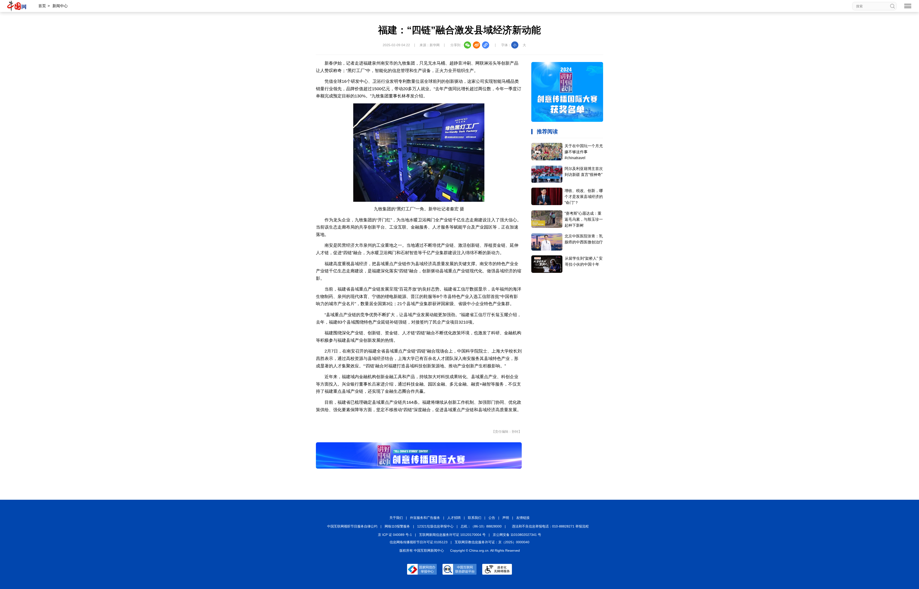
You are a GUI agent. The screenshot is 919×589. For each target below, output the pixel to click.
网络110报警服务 (397, 526)
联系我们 (474, 518)
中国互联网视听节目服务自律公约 (352, 526)
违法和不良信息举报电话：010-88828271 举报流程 (550, 526)
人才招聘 (454, 518)
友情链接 (523, 518)
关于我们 (396, 518)
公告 (491, 518)
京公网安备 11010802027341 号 (517, 535)
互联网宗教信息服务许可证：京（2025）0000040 (492, 542)
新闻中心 (60, 6)
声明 (505, 518)
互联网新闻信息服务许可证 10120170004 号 (452, 535)
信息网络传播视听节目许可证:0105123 (419, 542)
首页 (42, 6)
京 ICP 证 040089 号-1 (395, 535)
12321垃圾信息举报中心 (435, 526)
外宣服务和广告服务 (425, 518)
